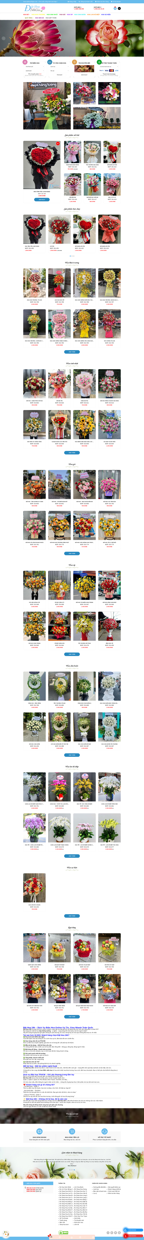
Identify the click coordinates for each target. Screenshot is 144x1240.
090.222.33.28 (99, 9)
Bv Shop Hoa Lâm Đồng (81, 1193)
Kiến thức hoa (78, 1222)
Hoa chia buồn (80, 14)
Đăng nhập (72, 1)
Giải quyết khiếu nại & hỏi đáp (117, 1187)
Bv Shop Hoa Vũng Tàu (67, 1212)
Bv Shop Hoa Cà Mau (66, 1208)
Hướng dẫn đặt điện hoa (101, 1187)
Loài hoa (96, 1189)
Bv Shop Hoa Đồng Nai (67, 1201)
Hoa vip (70, 14)
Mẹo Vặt (62, 1222)
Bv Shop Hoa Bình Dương (82, 1210)
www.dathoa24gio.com (30, 1)
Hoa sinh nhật (52, 14)
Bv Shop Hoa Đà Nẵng (81, 1203)
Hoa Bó (26, 14)
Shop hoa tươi (64, 1224)
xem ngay (84, 75)
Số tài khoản (117, 1)
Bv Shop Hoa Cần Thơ (81, 1206)
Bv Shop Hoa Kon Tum (81, 1191)
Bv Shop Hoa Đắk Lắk (66, 1203)
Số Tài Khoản (64, 1218)
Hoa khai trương (38, 14)
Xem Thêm (72, 352)
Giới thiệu (77, 1218)
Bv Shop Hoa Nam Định (67, 1195)
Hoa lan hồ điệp (93, 14)
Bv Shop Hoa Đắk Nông (81, 1201)
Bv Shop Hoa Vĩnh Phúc (67, 1216)
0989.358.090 (79, 9)
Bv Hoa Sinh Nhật (65, 1187)
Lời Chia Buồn (78, 1187)
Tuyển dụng (63, 1220)
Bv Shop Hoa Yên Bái (81, 1214)
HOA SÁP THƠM (51, 18)
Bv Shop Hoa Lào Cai (66, 1197)
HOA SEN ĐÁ (39, 18)
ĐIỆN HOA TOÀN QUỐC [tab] (33, 1183)
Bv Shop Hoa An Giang (67, 1214)
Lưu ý (95, 1193)
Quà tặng (29, 18)
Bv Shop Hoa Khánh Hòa (67, 1199)
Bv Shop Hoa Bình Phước (68, 1210)
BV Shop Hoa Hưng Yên (82, 1189)
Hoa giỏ (62, 14)
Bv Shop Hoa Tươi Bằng (67, 1206)
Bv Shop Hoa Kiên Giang (67, 1191)
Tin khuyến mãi (79, 1220)
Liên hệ (76, 1224)
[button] (140, 38)
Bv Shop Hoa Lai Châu (67, 1193)
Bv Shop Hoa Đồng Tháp (82, 1199)
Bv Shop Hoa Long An (81, 1195)
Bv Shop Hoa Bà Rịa (80, 1212)
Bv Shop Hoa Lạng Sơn (81, 1197)
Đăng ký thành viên (86, 1)
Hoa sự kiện (105, 14)
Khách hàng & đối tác (114, 1189)
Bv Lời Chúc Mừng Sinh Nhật (69, 1189)
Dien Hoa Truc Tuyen (81, 1216)
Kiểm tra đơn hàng (103, 1)
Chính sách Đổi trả (114, 1191)
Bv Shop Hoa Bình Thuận (82, 1208)
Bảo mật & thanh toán (100, 1191)
